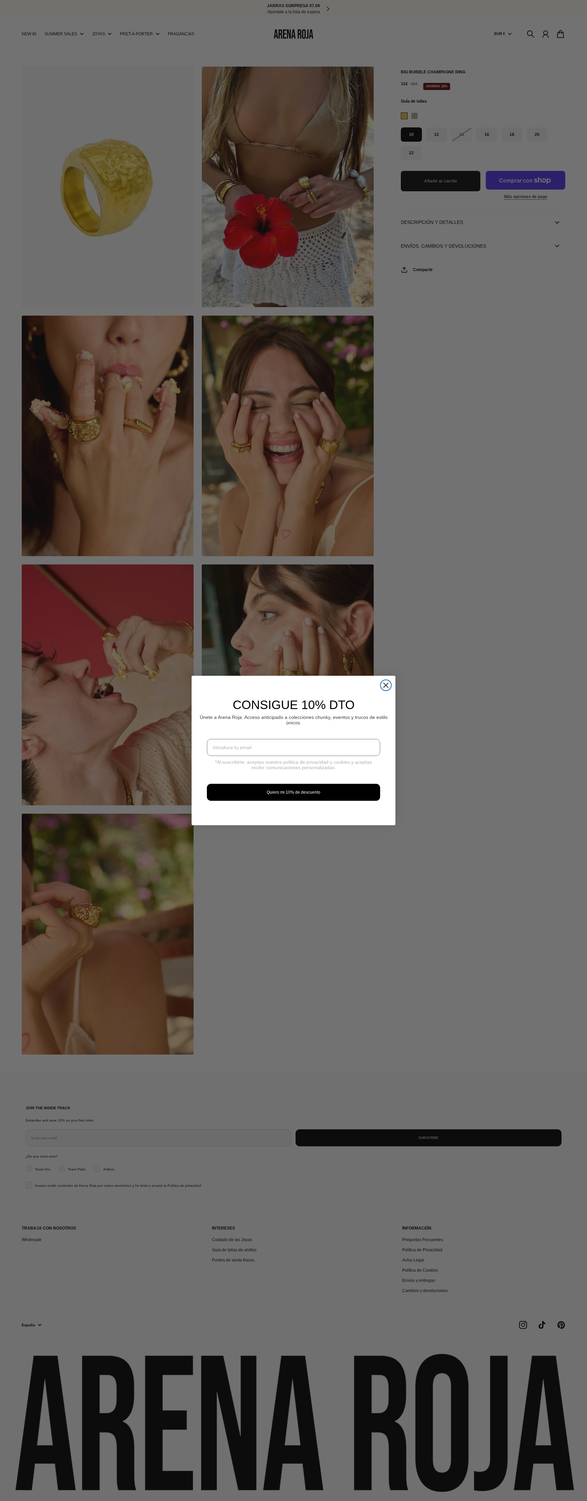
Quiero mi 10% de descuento (293, 792)
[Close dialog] (385, 685)
